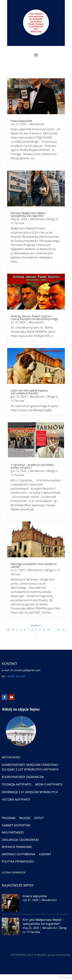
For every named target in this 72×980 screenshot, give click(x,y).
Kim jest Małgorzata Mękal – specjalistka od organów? (29, 214)
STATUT (39, 818)
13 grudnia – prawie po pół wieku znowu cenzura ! (32, 466)
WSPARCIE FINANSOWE (17, 847)
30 (63, 629)
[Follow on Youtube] (11, 697)
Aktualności (37, 124)
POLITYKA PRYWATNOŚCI (18, 861)
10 (48, 629)
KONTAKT (45, 854)
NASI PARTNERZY (13, 832)
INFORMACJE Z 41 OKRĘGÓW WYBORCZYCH (30, 792)
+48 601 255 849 (15, 676)
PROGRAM (8, 818)
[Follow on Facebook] (4, 697)
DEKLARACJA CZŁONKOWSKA (20, 840)
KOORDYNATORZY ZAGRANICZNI (23, 777)
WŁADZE (24, 818)
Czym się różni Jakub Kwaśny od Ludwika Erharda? (29, 392)
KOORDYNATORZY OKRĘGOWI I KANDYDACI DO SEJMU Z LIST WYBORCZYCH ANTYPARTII (30, 767)
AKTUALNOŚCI (11, 757)
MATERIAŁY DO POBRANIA (18, 854)
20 (58, 629)
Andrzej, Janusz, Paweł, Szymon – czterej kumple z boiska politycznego (34, 317)
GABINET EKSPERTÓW (16, 825)
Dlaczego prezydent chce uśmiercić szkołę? (34, 565)
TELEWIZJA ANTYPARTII (16, 784)
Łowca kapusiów (21, 121)
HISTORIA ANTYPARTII (16, 799)
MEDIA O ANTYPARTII (48, 784)
